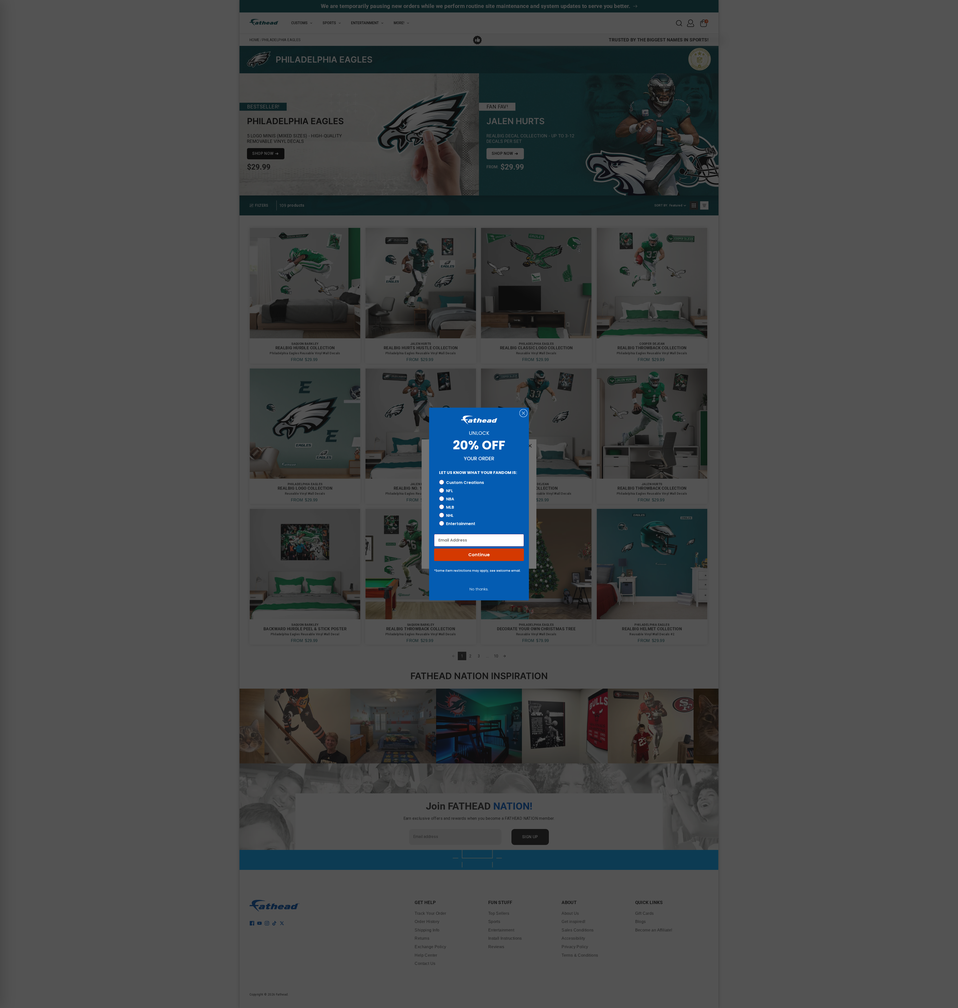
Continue (479, 554)
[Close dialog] (523, 413)
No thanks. (479, 589)
